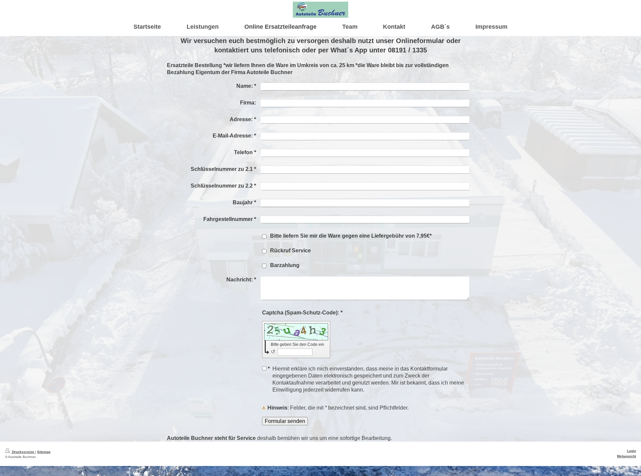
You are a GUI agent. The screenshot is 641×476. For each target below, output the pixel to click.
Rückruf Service (290, 250)
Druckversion (23, 452)
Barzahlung (284, 265)
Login (631, 451)
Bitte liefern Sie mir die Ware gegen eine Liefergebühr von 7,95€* (351, 236)
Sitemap (43, 452)
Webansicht (626, 456)
